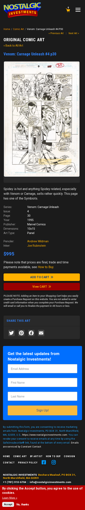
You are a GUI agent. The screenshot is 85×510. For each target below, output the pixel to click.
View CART (39, 286)
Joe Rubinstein (36, 245)
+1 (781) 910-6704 (14, 482)
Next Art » (74, 33)
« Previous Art (56, 33)
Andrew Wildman (38, 241)
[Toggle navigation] (78, 9)
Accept (8, 504)
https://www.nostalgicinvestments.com (44, 435)
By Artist (36, 456)
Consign (69, 456)
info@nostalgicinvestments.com (50, 482)
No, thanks (22, 504)
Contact (9, 462)
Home (7, 29)
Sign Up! (42, 410)
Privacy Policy (27, 462)
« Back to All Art (13, 45)
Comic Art (18, 29)
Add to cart (39, 277)
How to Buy (53, 456)
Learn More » (9, 497)
